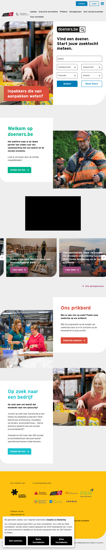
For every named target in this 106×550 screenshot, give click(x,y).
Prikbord (63, 12)
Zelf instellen (15, 541)
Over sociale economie (93, 12)
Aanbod (33, 12)
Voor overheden (37, 17)
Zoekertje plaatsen (72, 340)
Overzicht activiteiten (48, 12)
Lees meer (12, 270)
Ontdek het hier (18, 170)
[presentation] (2, 257)
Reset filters (91, 84)
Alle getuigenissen (94, 286)
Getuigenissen (75, 12)
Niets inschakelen (38, 541)
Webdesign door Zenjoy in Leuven (90, 543)
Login (94, 3)
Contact (81, 3)
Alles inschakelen (61, 541)
